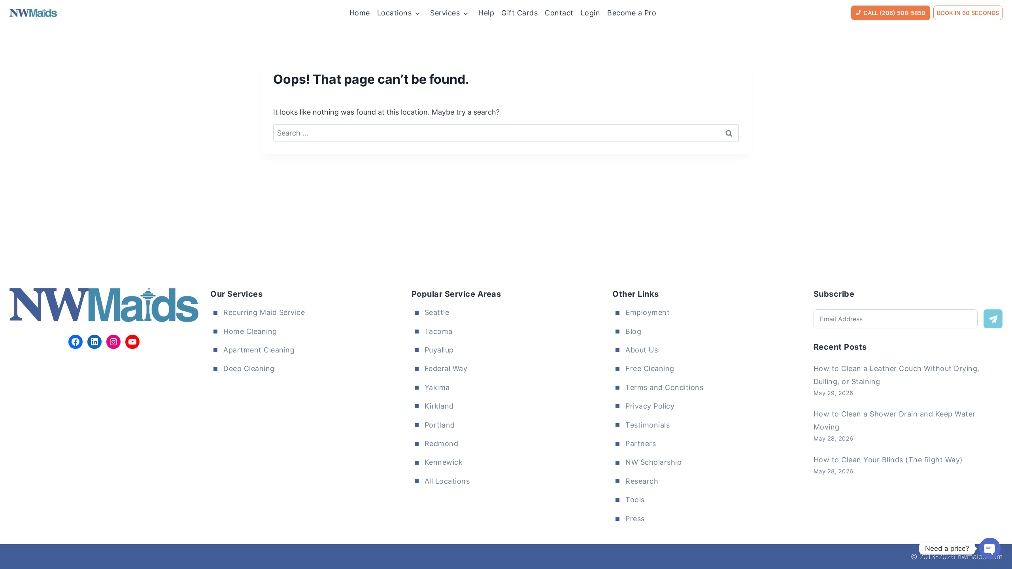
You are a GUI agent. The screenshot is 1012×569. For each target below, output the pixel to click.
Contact (559, 13)
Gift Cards (519, 13)
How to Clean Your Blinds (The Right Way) (888, 460)
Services (445, 13)
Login (590, 13)
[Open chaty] (990, 548)
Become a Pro (631, 13)
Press (635, 518)
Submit (993, 318)
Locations (394, 13)
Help (486, 13)
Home (359, 13)
